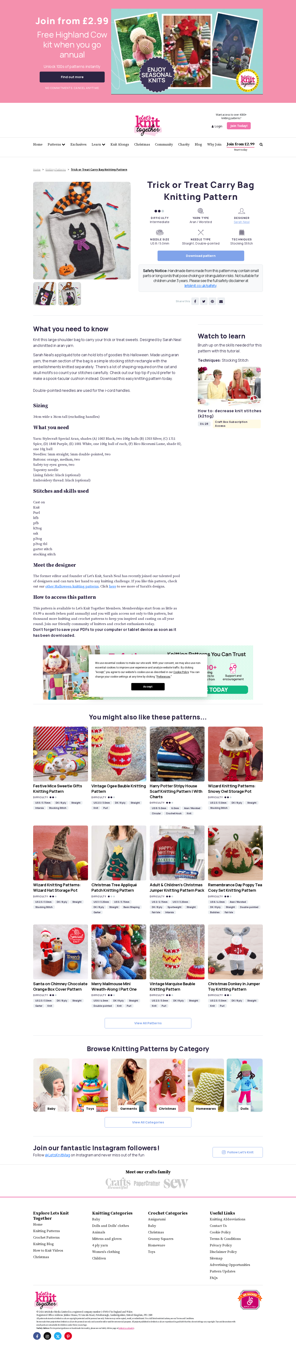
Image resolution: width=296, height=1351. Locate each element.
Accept (148, 686)
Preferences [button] (163, 676)
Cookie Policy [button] (181, 672)
